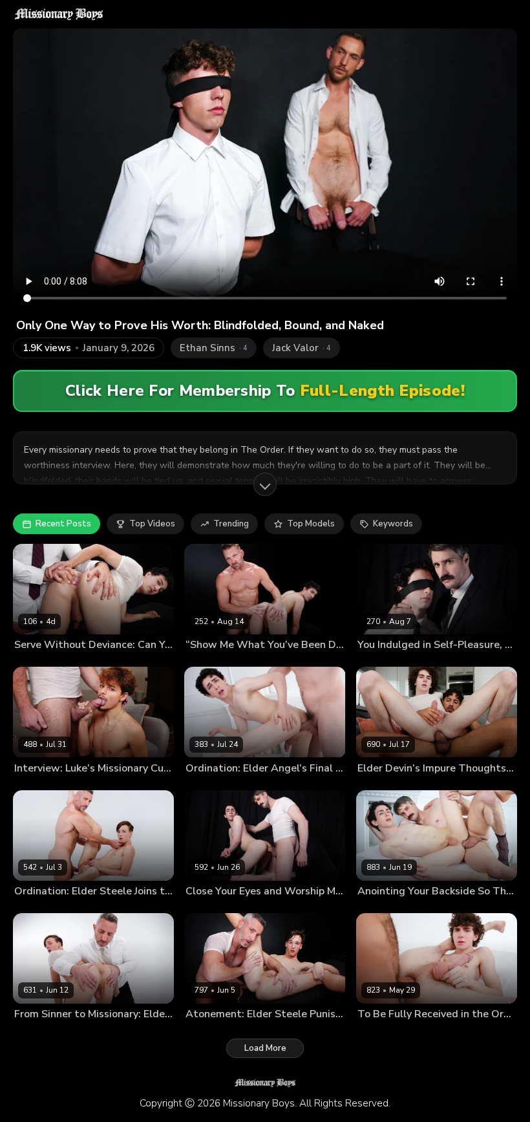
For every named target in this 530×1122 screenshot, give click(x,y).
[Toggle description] (265, 484)
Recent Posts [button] (63, 524)
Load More (265, 1048)
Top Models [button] (311, 524)
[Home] (59, 14)
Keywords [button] (393, 524)
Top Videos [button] (152, 524)
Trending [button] (231, 524)
